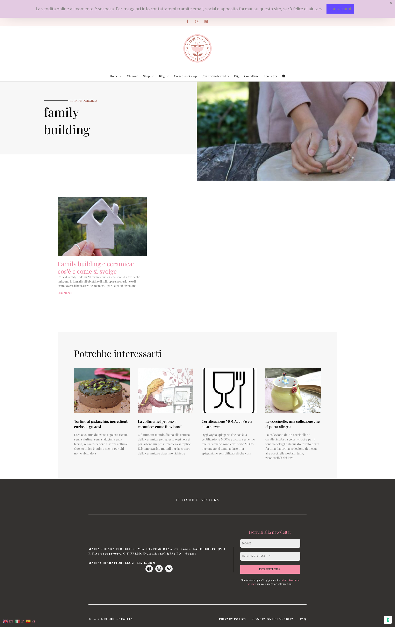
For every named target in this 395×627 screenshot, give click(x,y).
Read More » (65, 292)
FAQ (236, 76)
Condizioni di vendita (215, 76)
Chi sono (132, 76)
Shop (146, 76)
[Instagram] (197, 22)
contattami (340, 9)
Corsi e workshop (185, 76)
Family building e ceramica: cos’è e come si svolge (96, 267)
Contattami (251, 76)
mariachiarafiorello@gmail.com (122, 562)
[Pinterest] (206, 22)
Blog (162, 76)
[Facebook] (187, 22)
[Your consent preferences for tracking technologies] (388, 620)
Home (114, 76)
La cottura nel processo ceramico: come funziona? (160, 424)
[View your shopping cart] (284, 76)
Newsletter (270, 76)
